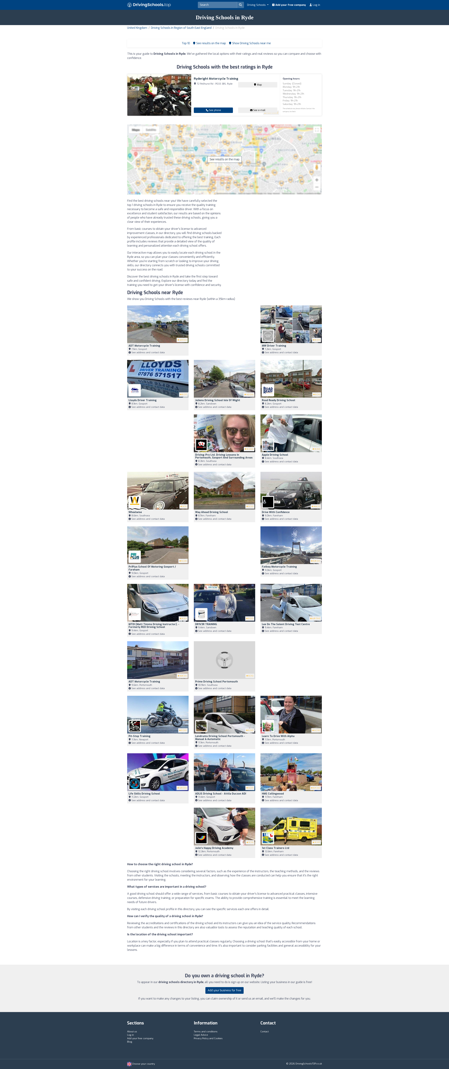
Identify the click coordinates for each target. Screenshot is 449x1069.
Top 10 (185, 43)
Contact (264, 1031)
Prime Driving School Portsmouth (216, 681)
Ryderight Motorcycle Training (216, 79)
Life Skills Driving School (144, 793)
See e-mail (259, 110)
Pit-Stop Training (139, 736)
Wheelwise (135, 512)
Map (259, 84)
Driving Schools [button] (256, 5)
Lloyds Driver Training (143, 400)
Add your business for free (224, 990)
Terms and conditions (205, 1031)
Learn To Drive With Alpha (278, 736)
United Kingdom (137, 28)
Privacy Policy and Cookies (208, 1038)
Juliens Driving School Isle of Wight (217, 400)
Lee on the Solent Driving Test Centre (286, 624)
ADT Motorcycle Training (144, 345)
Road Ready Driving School (278, 400)
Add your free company (290, 5)
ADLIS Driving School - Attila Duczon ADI (220, 793)
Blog (129, 1041)
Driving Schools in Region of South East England (181, 28)
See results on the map (224, 159)
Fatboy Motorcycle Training (279, 566)
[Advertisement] (274, 223)
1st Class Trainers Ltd (275, 848)
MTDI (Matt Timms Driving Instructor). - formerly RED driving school (154, 626)
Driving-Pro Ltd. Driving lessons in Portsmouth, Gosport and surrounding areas (224, 456)
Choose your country (143, 1063)
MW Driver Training (274, 345)
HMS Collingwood (273, 793)
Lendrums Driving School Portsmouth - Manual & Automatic (220, 738)
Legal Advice (201, 1034)
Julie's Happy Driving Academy (214, 848)
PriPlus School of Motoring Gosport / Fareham (152, 568)
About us (132, 1031)
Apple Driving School (275, 455)
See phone (214, 110)
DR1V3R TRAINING (206, 624)
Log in (316, 5)
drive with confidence (276, 512)
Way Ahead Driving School (211, 512)
